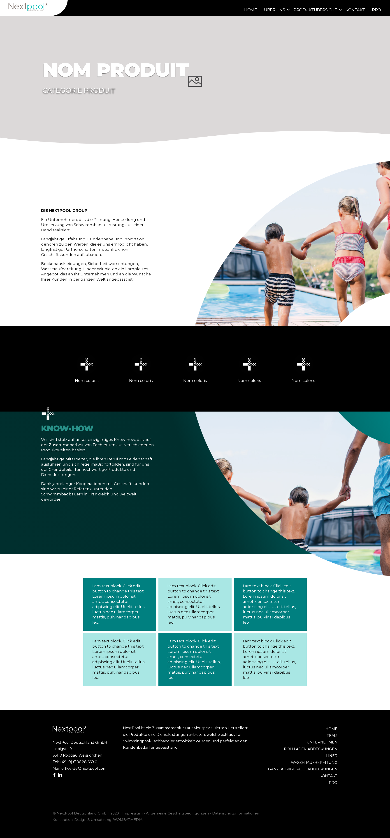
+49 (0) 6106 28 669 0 (78, 762)
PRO (376, 9)
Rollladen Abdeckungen (310, 749)
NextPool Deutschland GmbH (83, 813)
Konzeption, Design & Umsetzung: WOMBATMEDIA (97, 819)
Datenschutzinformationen (235, 813)
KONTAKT (355, 9)
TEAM (332, 736)
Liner (331, 756)
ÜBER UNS (274, 9)
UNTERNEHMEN (322, 742)
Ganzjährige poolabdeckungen (302, 769)
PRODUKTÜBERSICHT (315, 9)
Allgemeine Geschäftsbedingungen (177, 813)
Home (250, 9)
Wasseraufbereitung (314, 762)
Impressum (132, 813)
